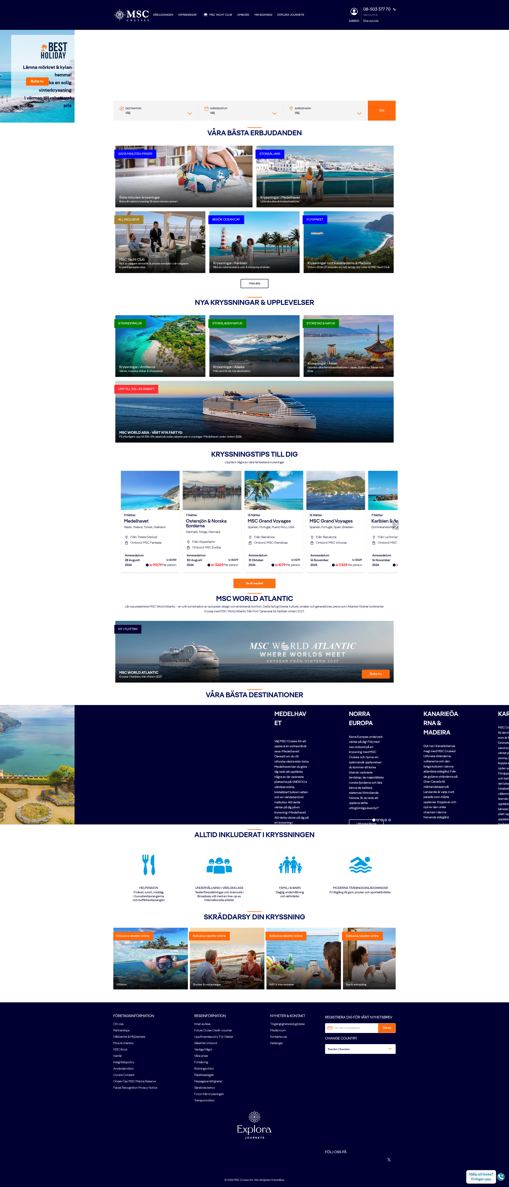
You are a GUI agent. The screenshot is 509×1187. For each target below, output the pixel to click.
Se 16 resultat (254, 583)
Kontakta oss (278, 1037)
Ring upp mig (370, 21)
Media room (278, 1030)
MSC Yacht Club (220, 15)
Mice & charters (123, 1043)
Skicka (387, 1028)
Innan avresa (202, 1024)
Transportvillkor (204, 1100)
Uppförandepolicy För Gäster (213, 1037)
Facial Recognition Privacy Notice (135, 1087)
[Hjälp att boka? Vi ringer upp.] (501, 1177)
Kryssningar (187, 15)
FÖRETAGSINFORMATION (133, 1016)
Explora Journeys (290, 15)
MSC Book (120, 1049)
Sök (381, 110)
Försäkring (201, 1062)
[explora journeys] (254, 1125)
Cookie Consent (123, 1075)
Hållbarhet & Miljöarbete (129, 1037)
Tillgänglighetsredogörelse (287, 1024)
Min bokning (263, 15)
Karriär (117, 1056)
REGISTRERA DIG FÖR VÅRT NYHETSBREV (358, 1017)
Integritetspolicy (123, 1062)
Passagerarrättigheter (208, 1081)
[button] (37, 81)
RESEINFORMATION (210, 1016)
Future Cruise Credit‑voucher (213, 1030)
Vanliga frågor (203, 1049)
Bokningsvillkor (204, 1068)
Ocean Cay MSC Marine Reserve (134, 1081)
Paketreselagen (204, 1075)
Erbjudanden (163, 15)
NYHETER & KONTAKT (287, 1016)
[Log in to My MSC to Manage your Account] (354, 11)
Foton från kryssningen (209, 1094)
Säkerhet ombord (205, 1043)
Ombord (243, 15)
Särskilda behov (204, 1087)
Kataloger (276, 1043)
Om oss (118, 1024)
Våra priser (201, 1056)
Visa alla (254, 283)
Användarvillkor (123, 1068)
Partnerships (121, 1030)
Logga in (354, 20)
